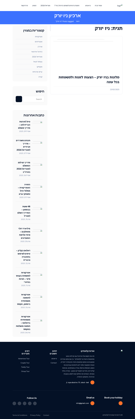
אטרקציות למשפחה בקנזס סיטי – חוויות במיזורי (23, 277)
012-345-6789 (111, 403)
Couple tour (25, 363)
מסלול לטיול (37, 62)
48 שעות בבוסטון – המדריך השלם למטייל (23, 211)
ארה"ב (40, 46)
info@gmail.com (82, 403)
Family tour (25, 367)
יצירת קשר (24, 5)
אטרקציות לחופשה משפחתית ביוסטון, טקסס (23, 299)
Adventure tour (23, 358)
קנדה (40, 77)
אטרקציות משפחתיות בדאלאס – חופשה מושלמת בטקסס (23, 322)
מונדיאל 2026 (45, 5)
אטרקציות (38, 36)
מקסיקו (39, 67)
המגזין (34, 5)
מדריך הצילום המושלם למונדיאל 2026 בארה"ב (23, 167)
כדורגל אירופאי (36, 51)
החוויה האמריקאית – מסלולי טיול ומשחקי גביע (24, 189)
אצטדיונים (38, 41)
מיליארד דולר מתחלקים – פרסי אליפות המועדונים (24, 233)
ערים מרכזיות (37, 72)
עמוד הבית (98, 5)
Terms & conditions (20, 415)
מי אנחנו (88, 5)
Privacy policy (35, 415)
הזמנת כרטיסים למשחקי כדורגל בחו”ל (66, 5)
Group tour (25, 371)
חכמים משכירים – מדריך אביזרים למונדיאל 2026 (23, 145)
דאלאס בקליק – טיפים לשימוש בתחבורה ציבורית (23, 255)
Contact (54, 363)
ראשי (78, 21)
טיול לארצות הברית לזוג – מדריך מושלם (24, 124)
